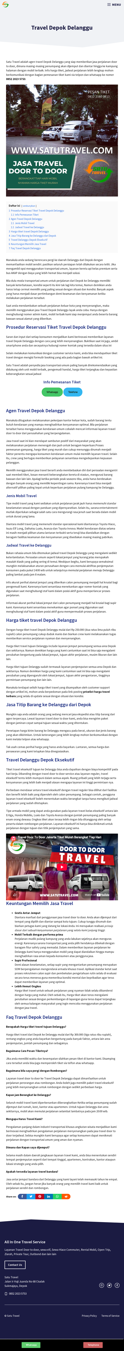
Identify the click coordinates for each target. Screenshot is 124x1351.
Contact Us (15, 1265)
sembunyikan (29, 205)
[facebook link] (117, 1285)
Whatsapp (52, 392)
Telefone (73, 392)
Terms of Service (110, 1315)
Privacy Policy (89, 1315)
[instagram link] (101, 1285)
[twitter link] (109, 1285)
